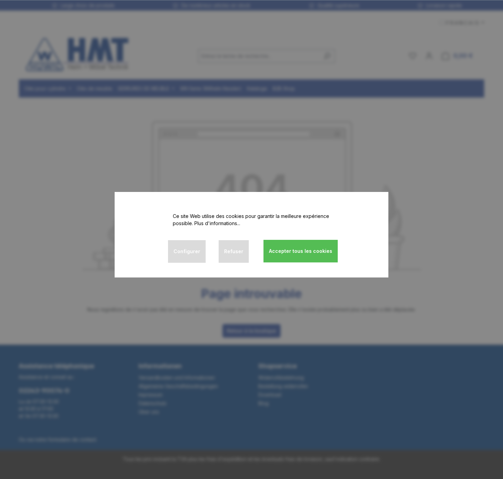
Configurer (186, 251)
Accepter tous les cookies (300, 251)
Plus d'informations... (217, 223)
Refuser (233, 251)
